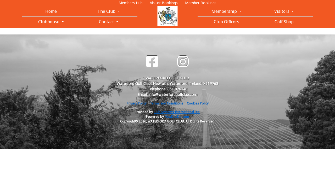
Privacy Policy (137, 103)
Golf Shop (284, 22)
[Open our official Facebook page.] (152, 61)
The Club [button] (106, 11)
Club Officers (226, 22)
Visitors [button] (282, 11)
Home (51, 11)
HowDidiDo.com (177, 116)
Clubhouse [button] (49, 22)
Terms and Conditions (166, 103)
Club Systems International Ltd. (177, 112)
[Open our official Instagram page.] (183, 61)
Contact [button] (107, 22)
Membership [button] (224, 11)
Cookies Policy (198, 103)
